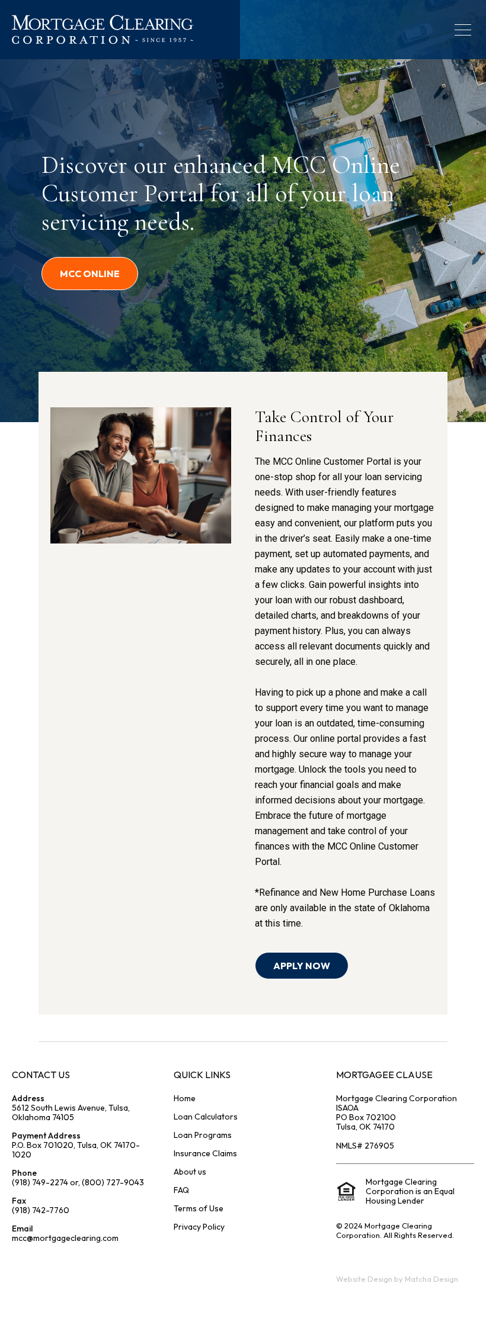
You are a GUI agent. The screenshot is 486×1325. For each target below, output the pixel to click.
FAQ (181, 1190)
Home (185, 1098)
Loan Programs (203, 1135)
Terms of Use (198, 1208)
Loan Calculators (206, 1116)
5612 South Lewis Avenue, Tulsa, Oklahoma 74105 (71, 1112)
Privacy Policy (199, 1226)
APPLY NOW (301, 966)
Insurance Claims (205, 1153)
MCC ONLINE (90, 273)
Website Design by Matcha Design (397, 1279)
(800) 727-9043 (113, 1182)
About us (190, 1171)
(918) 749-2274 (40, 1182)
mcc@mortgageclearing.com (65, 1238)
